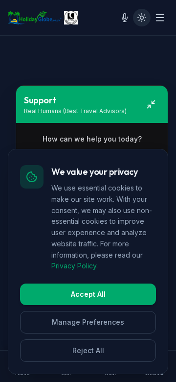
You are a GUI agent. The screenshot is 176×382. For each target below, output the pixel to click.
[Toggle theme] (142, 17)
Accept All (88, 294)
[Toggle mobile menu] (160, 17)
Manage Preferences (88, 322)
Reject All (88, 350)
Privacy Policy (73, 266)
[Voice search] (124, 17)
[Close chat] (151, 104)
